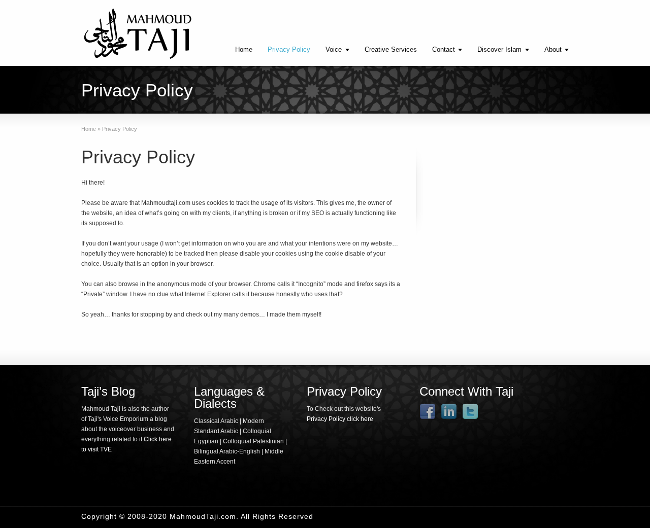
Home (243, 49)
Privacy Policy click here (340, 419)
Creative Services (391, 49)
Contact (443, 49)
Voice (334, 49)
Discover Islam (499, 49)
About (553, 49)
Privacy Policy (289, 49)
